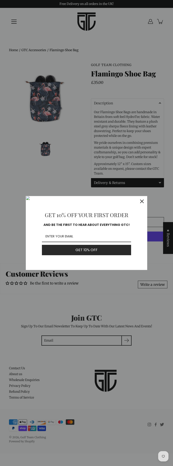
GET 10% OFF (86, 250)
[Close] (142, 201)
